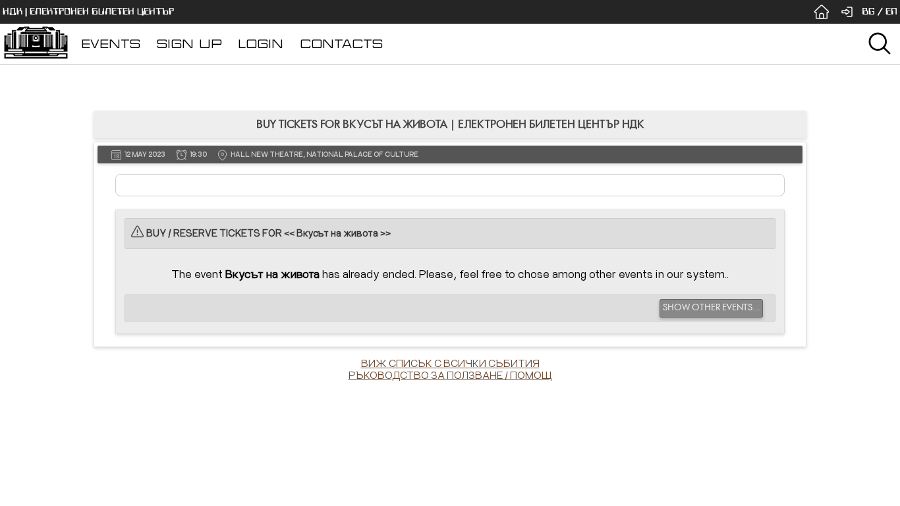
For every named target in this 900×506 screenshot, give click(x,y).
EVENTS (110, 43)
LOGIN (260, 43)
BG (868, 11)
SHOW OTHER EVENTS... (711, 307)
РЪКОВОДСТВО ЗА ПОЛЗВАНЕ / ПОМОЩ (450, 375)
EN (891, 11)
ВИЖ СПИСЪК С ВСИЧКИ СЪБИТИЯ (450, 363)
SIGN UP (189, 43)
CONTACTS (341, 43)
